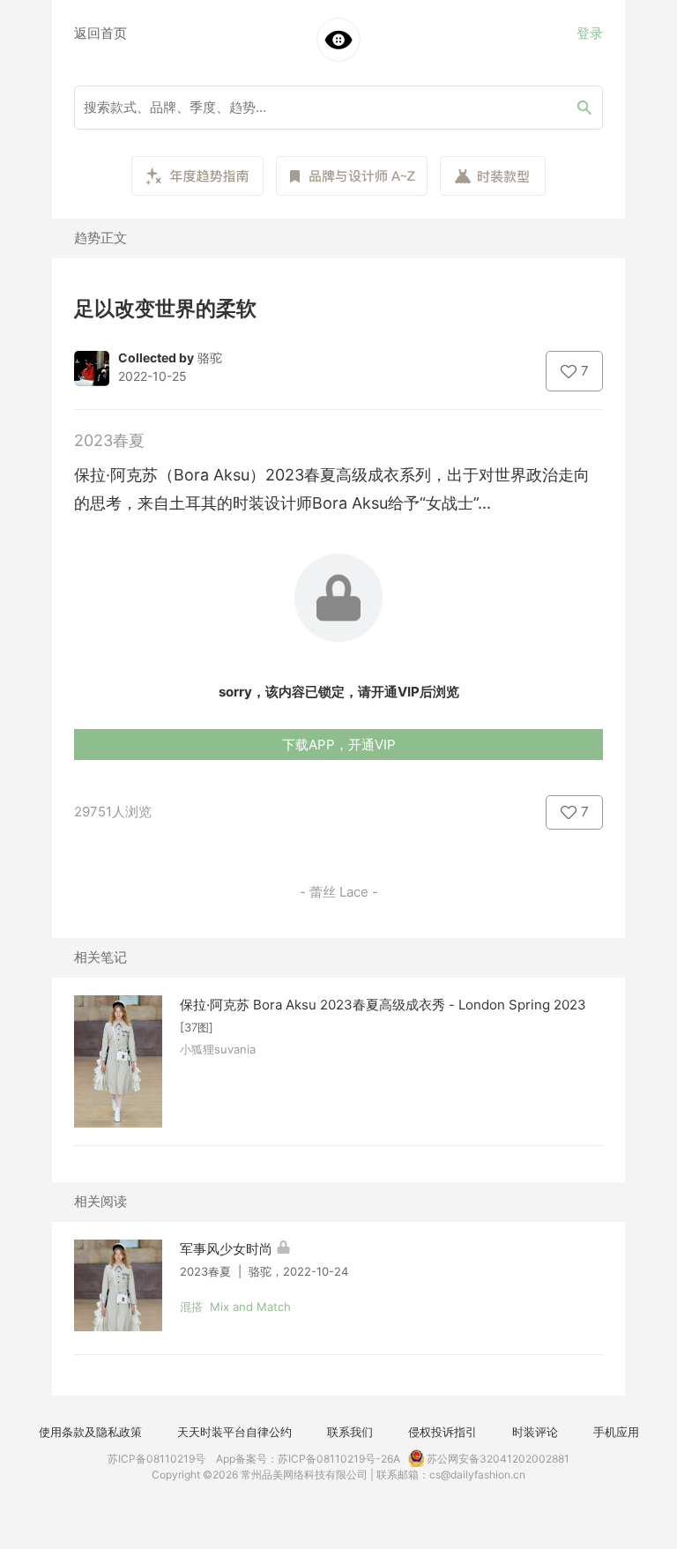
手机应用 (616, 1432)
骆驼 (209, 357)
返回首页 (100, 33)
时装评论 (535, 1432)
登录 (590, 33)
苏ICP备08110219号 (156, 1458)
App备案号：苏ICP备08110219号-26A (308, 1458)
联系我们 (350, 1432)
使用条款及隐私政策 (90, 1432)
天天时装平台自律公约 (234, 1432)
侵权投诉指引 (442, 1432)
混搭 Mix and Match (235, 1307)
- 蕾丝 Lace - (339, 891)
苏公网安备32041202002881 (496, 1458)
